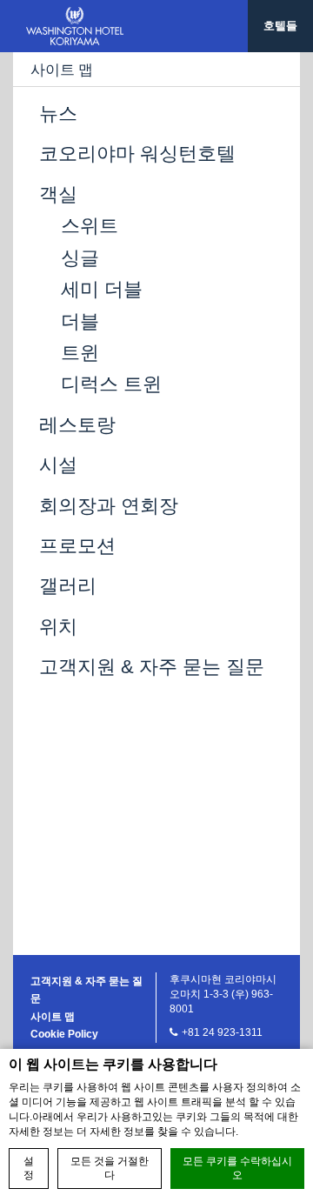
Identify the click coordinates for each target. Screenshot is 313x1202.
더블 (80, 321)
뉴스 (58, 113)
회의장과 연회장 (108, 506)
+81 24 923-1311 (222, 1032)
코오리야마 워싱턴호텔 (137, 153)
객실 (58, 194)
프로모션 (77, 546)
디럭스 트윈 (111, 384)
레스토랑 (77, 425)
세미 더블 (102, 289)
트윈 (80, 353)
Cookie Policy (64, 1034)
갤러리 (68, 586)
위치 (58, 627)
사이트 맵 (52, 1017)
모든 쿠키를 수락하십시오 (237, 1168)
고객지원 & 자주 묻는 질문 (151, 667)
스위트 (89, 226)
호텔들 (280, 25)
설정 (28, 1168)
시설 (58, 465)
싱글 (80, 258)
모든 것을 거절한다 (109, 1168)
